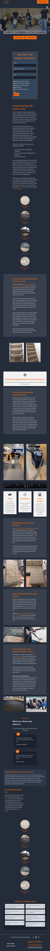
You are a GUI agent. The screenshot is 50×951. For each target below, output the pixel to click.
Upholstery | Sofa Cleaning (22, 85)
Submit (16, 94)
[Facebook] (33, 937)
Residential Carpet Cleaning (22, 81)
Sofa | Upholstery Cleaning (25, 238)
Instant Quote (31, 37)
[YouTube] (36, 937)
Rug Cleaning (18, 87)
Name (16, 63)
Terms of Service (10, 946)
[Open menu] (47, 7)
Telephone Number (19, 69)
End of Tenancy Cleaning (21, 89)
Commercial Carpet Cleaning (22, 83)
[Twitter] (39, 937)
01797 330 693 (42, 1)
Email (15, 75)
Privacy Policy (10, 943)
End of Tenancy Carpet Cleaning (25, 268)
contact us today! (17, 188)
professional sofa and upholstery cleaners (25, 528)
